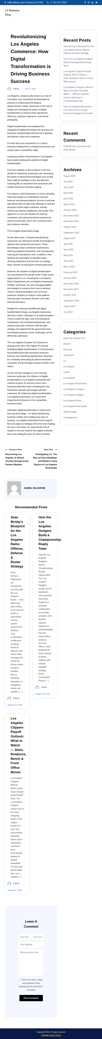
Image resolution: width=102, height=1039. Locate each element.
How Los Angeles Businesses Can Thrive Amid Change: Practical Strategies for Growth (78, 109)
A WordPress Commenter (75, 146)
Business (67, 349)
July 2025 (68, 244)
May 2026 (68, 193)
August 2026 (69, 176)
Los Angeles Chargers (73, 389)
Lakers (66, 372)
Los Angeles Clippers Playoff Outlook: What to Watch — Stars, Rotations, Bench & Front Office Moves (78, 76)
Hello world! (69, 150)
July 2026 (68, 181)
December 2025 (71, 216)
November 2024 (71, 289)
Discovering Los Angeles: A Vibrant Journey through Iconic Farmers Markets (17, 459)
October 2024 (69, 295)
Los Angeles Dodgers (73, 395)
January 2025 (69, 278)
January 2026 (69, 210)
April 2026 (68, 198)
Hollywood (68, 355)
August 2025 (69, 238)
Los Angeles (69, 378)
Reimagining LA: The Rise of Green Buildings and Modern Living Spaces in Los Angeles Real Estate (45, 461)
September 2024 (71, 301)
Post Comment (31, 998)
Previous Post (15, 449)
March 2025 (69, 267)
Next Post (48, 449)
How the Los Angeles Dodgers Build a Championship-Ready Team (78, 62)
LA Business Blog (12, 12)
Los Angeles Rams (72, 400)
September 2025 (71, 233)
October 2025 (69, 227)
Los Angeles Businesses (75, 383)
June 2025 (68, 249)
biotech (67, 344)
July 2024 (68, 312)
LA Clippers (69, 366)
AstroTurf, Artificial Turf (74, 338)
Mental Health (70, 412)
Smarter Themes (54, 1035)
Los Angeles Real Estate (75, 406)
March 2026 (69, 204)
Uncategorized (70, 417)
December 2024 (71, 284)
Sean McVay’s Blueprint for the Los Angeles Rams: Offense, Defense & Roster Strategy (78, 49)
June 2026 (68, 187)
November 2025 (71, 221)
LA (64, 361)
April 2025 (68, 261)
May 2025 (68, 255)
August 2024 (69, 306)
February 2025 (70, 272)
